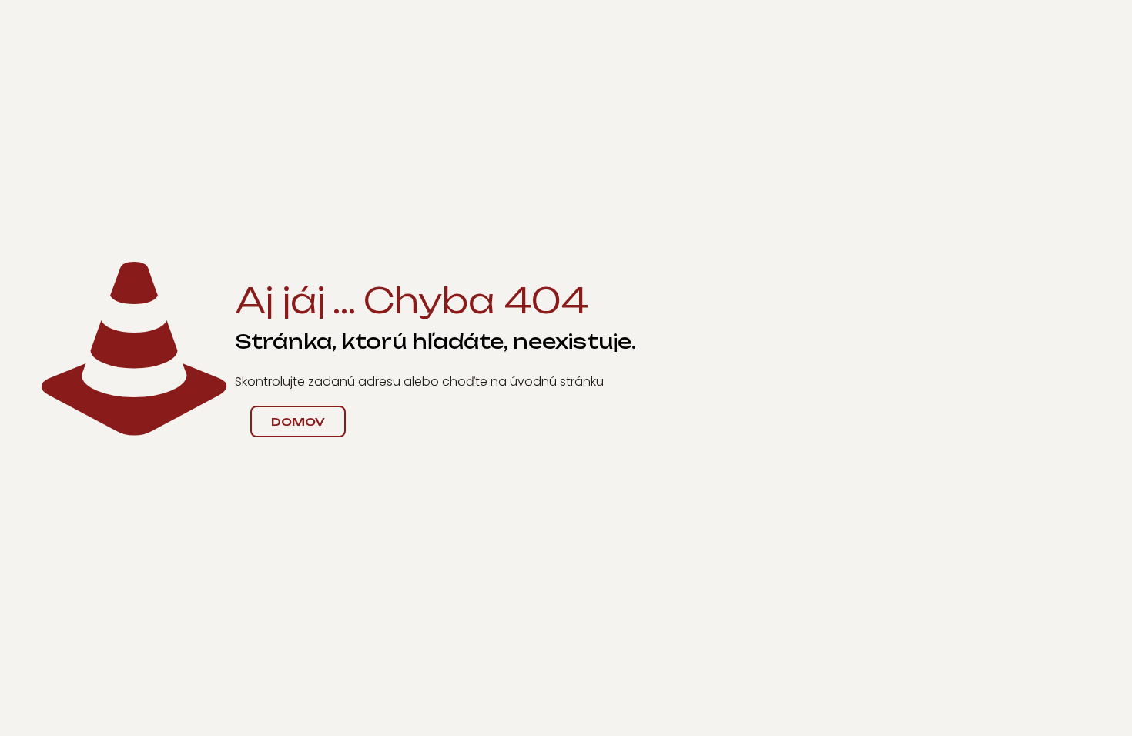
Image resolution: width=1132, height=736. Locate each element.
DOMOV (298, 421)
